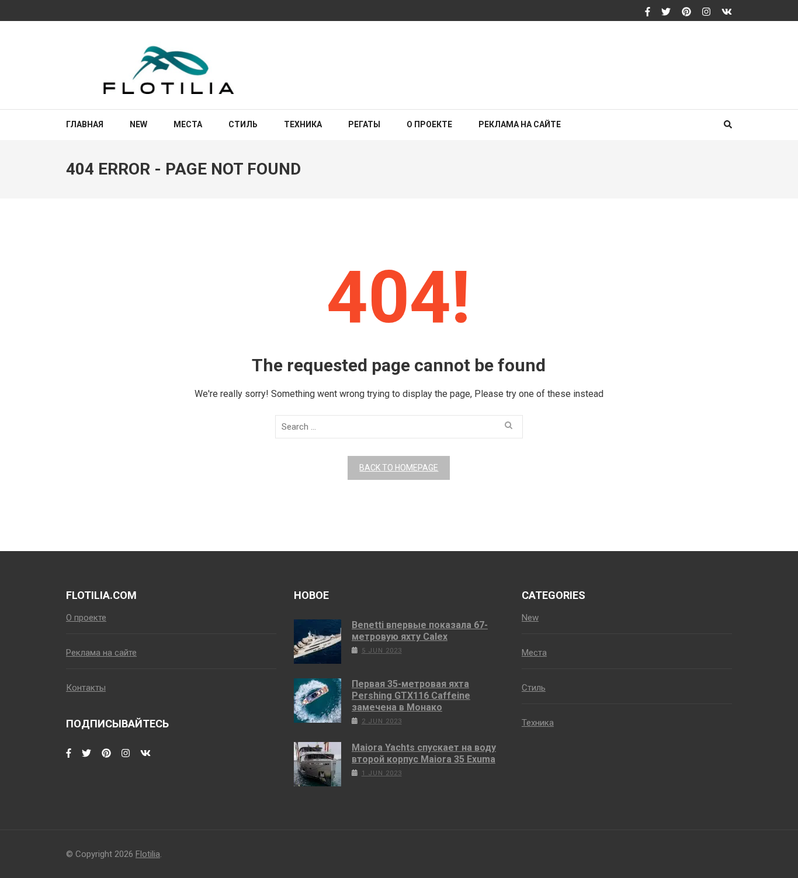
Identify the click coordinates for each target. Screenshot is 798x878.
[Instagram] (706, 12)
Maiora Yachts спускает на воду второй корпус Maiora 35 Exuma (424, 753)
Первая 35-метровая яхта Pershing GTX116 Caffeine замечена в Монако (411, 695)
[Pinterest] (686, 12)
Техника (303, 124)
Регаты (364, 124)
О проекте (429, 124)
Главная (84, 124)
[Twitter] (666, 12)
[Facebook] (647, 12)
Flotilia (148, 854)
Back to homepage (398, 467)
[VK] (726, 12)
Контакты (86, 687)
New (138, 124)
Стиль (243, 124)
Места (188, 124)
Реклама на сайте (519, 124)
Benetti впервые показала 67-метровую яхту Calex (420, 630)
